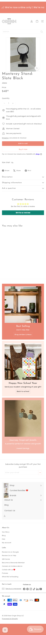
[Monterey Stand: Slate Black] (16, 249)
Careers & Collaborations (12, 566)
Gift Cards (6, 559)
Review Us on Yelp (9, 555)
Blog (4, 535)
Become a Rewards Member (13, 563)
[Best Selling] (23, 304)
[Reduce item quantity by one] (4, 103)
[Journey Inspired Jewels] (23, 418)
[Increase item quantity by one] (12, 103)
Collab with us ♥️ (8, 570)
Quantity (6, 98)
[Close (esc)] (43, 590)
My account (6, 543)
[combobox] (23, 31)
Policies (5, 573)
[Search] (41, 31)
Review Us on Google (10, 552)
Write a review (23, 212)
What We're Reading (10, 577)
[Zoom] (37, 68)
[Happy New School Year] (23, 361)
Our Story (5, 532)
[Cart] (37, 21)
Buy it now (23, 149)
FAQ (3, 539)
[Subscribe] (40, 472)
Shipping (5, 138)
